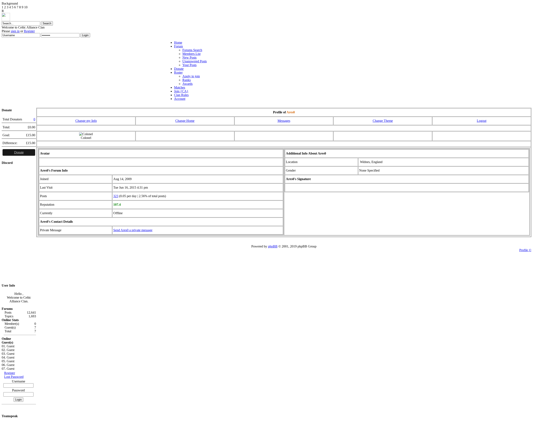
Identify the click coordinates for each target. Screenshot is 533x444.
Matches (179, 87)
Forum (178, 46)
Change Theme (383, 120)
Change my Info (86, 120)
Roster (178, 72)
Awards (187, 83)
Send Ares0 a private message (132, 230)
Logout (481, 120)
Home (178, 42)
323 (115, 196)
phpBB (273, 246)
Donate (179, 68)
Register (29, 31)
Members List (191, 54)
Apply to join (191, 76)
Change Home (184, 120)
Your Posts (189, 65)
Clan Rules (181, 95)
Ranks (186, 80)
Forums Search (192, 50)
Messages (284, 120)
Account (179, 98)
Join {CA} (181, 91)
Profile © (525, 250)
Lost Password (14, 376)
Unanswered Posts (194, 61)
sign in (15, 31)
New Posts (189, 57)
